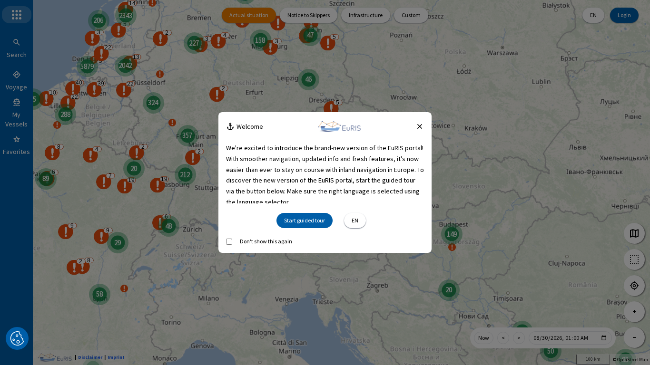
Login (624, 15)
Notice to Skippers (308, 15)
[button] (17, 338)
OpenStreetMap (632, 359)
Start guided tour (304, 220)
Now (483, 337)
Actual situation (248, 15)
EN (593, 15)
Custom (411, 15)
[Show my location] (634, 285)
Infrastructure (366, 15)
